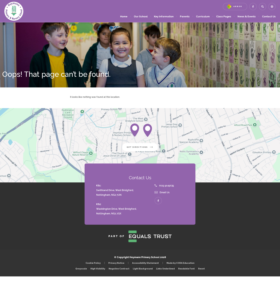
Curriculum (203, 16)
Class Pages (223, 16)
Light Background (143, 268)
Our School (141, 16)
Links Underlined (165, 268)
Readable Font (186, 268)
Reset (201, 268)
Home (123, 16)
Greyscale (81, 268)
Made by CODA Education (181, 263)
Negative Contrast (119, 268)
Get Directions (142, 148)
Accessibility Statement (145, 263)
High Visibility (97, 268)
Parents (185, 16)
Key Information (164, 16)
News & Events (247, 16)
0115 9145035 (166, 185)
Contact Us (269, 16)
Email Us (164, 192)
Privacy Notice (116, 263)
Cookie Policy (93, 263)
